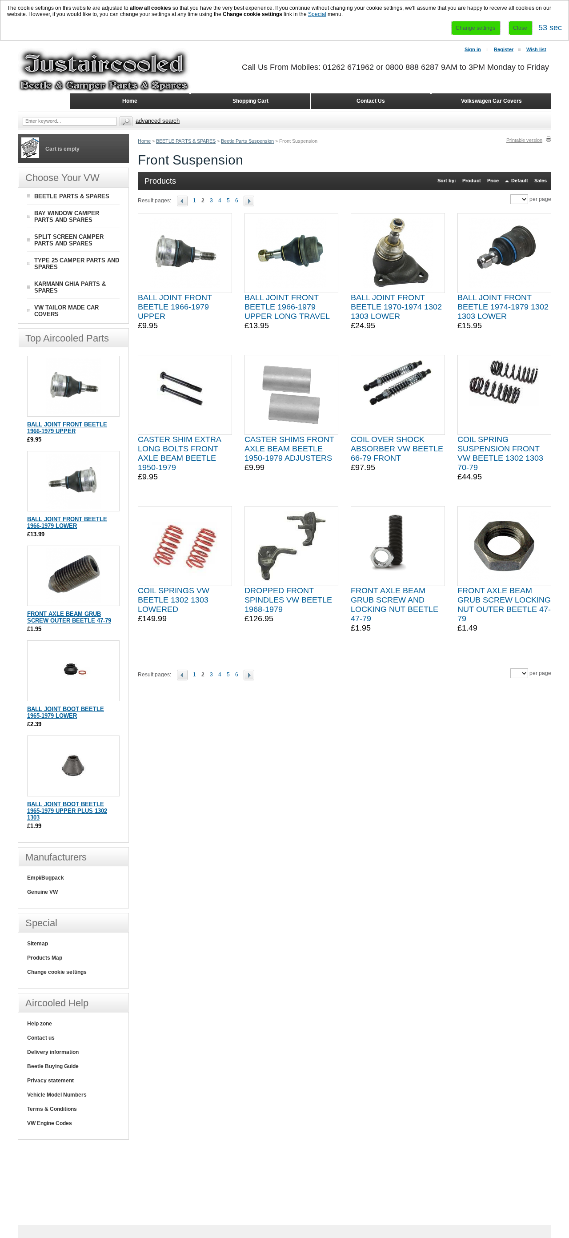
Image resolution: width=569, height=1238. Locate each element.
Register (503, 49)
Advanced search (158, 120)
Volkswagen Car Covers (491, 101)
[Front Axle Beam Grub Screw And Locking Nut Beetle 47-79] (398, 546)
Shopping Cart (250, 101)
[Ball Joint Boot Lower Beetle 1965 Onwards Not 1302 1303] (73, 696)
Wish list (536, 49)
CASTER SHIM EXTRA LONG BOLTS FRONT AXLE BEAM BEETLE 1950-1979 (179, 453)
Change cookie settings (57, 972)
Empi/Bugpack (45, 878)
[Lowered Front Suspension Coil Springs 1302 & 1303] (185, 546)
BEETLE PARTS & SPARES (186, 141)
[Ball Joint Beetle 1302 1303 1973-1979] (504, 253)
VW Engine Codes (49, 1123)
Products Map (44, 958)
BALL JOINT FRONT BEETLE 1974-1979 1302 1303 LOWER (503, 307)
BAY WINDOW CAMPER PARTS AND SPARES (66, 216)
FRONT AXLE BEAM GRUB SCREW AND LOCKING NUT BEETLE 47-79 (394, 604)
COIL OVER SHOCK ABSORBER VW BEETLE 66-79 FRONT (397, 448)
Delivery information (53, 1052)
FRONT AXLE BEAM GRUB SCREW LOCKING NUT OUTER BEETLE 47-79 (504, 604)
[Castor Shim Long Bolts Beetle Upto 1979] (185, 395)
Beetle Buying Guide (53, 1066)
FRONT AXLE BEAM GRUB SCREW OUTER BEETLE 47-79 (69, 617)
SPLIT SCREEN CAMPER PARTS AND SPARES (69, 240)
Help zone (39, 1024)
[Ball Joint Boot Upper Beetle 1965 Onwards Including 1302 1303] (73, 791)
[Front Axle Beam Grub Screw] (73, 601)
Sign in (473, 49)
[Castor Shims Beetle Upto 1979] (291, 395)
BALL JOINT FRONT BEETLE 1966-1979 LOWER (67, 522)
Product (471, 180)
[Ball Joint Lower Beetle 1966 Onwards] (73, 506)
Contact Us (371, 101)
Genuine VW (42, 892)
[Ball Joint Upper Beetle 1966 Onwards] (185, 253)
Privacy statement (50, 1080)
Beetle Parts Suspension (247, 141)
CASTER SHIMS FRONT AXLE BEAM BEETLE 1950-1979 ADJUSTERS (289, 448)
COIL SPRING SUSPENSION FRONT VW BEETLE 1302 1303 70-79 (500, 453)
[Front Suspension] (185, 200)
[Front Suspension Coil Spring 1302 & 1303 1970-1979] (504, 395)
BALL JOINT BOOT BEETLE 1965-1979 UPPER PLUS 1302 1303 (67, 811)
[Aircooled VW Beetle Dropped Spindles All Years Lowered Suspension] (291, 546)
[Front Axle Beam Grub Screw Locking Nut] (504, 546)
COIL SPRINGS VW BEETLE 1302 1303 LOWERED (173, 600)
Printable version (524, 140)
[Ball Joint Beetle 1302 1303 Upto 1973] (398, 253)
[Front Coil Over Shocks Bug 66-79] (398, 395)
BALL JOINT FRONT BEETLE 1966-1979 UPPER (175, 307)
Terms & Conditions (52, 1109)
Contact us (41, 1038)
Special (317, 14)
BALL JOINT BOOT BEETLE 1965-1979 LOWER (65, 712)
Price (493, 180)
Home (144, 141)
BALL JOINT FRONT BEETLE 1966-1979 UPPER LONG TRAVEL (287, 307)
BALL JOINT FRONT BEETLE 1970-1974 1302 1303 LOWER (396, 307)
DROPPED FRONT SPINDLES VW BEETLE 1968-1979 (288, 600)
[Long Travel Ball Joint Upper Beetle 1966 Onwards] (291, 253)
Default (519, 180)
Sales (540, 180)
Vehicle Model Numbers (57, 1095)
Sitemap (37, 944)
